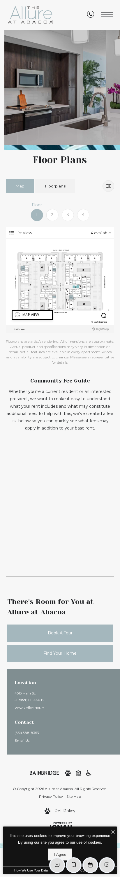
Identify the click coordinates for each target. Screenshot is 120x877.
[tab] (20, 186)
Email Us (22, 740)
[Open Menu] (107, 14)
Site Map (73, 796)
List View (24, 232)
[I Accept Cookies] (113, 832)
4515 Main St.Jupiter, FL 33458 (29, 696)
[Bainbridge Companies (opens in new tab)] (44, 772)
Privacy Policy (51, 796)
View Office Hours (29, 707)
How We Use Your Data (31, 870)
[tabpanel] (60, 283)
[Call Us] (90, 15)
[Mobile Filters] (108, 186)
